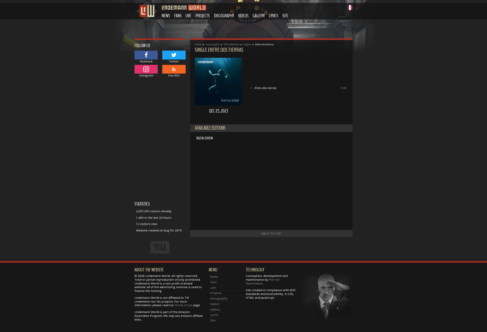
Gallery (259, 16)
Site (285, 16)
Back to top (271, 233)
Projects (203, 16)
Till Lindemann (231, 44)
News (166, 16)
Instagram (146, 75)
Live (188, 16)
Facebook (146, 61)
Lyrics (273, 16)
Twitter (174, 61)
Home (198, 44)
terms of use (183, 305)
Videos (243, 16)
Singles (247, 44)
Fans (177, 16)
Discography (224, 16)
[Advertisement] (160, 141)
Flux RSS (174, 75)
